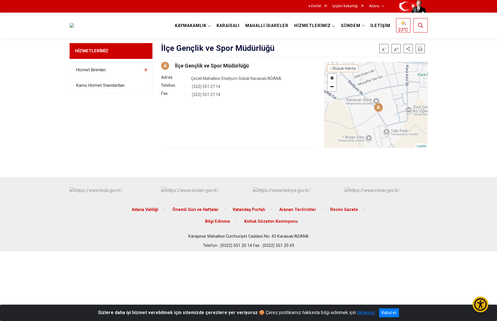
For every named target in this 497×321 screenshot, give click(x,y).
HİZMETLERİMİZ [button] (312, 25)
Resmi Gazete (344, 209)
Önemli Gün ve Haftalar (195, 209)
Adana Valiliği (145, 209)
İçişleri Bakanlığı (345, 6)
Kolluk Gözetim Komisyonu (271, 221)
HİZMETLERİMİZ (91, 50)
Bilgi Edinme (217, 221)
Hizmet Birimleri (91, 69)
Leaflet (421, 145)
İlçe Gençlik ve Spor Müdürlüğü (212, 66)
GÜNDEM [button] (350, 25)
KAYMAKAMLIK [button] (191, 25)
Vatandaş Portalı (249, 209)
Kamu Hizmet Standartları (100, 85)
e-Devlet (314, 6)
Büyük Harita (344, 68)
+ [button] (332, 78)
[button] (408, 48)
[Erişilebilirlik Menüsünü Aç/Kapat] (480, 304)
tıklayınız (366, 312)
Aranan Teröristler (297, 209)
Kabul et (389, 312)
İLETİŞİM (380, 25)
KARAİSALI (228, 25)
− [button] (332, 86)
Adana (374, 6)
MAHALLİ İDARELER (266, 25)
